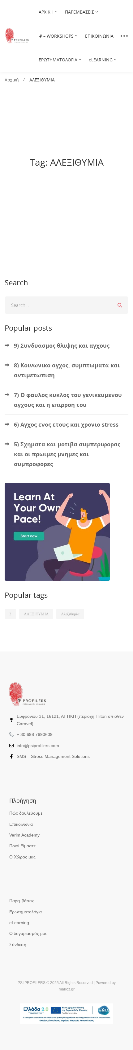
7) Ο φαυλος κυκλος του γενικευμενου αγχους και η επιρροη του (68, 399)
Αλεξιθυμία (70, 614)
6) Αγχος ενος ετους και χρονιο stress (66, 424)
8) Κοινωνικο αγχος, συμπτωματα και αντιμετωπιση (67, 370)
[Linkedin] (38, 770)
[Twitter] (19, 770)
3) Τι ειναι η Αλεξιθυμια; (48, 214)
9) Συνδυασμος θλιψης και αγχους (61, 345)
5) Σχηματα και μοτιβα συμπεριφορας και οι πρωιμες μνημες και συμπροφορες (67, 454)
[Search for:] (66, 305)
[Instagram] (28, 770)
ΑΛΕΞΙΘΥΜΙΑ (36, 614)
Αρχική (12, 80)
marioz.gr (67, 989)
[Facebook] (9, 770)
